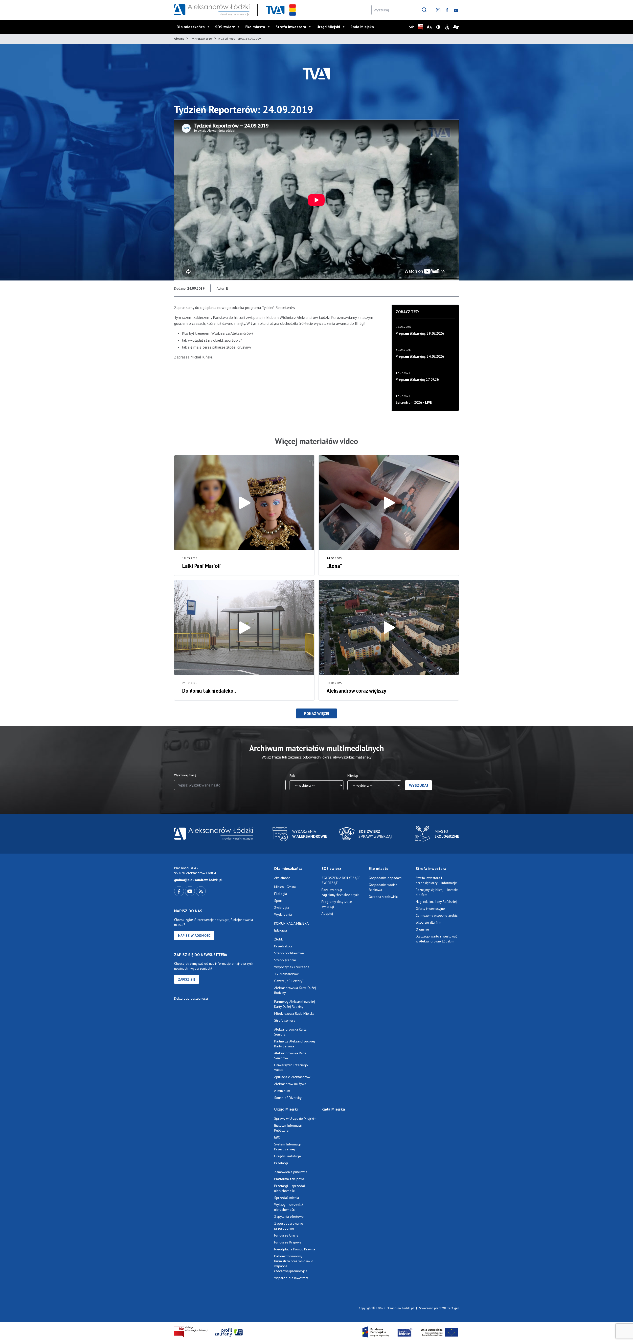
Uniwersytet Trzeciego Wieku (291, 1067)
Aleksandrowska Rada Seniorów (290, 1055)
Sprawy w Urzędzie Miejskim (295, 1118)
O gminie (422, 929)
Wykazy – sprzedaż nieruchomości (288, 1207)
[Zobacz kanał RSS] (201, 891)
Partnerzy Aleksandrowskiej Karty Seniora (294, 1043)
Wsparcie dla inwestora (291, 1278)
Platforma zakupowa (289, 1179)
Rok (292, 775)
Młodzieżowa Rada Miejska (294, 1013)
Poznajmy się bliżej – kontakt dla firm (437, 892)
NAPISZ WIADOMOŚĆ (194, 935)
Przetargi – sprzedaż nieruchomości (289, 1188)
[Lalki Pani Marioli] (244, 502)
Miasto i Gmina (285, 887)
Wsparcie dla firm (429, 922)
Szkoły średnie (285, 960)
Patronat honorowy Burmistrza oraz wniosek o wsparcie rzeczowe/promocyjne (293, 1263)
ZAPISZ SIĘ (186, 979)
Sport (278, 900)
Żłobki (278, 939)
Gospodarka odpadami (385, 878)
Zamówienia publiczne (291, 1172)
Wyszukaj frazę (185, 775)
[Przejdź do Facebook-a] (179, 891)
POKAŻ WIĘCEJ (316, 713)
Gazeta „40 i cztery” (289, 981)
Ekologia (280, 893)
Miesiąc (352, 775)
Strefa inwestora (290, 26)
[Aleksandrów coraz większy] (389, 627)
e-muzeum (282, 1091)
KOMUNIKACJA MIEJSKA (291, 923)
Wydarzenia (283, 914)
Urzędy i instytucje (287, 1156)
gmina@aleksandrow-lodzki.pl (198, 880)
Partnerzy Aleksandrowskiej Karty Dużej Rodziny (294, 1004)
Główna (179, 38)
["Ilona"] (389, 502)
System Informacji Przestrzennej (287, 1146)
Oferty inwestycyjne (431, 908)
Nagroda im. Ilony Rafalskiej (436, 901)
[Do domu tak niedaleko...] (244, 627)
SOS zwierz (225, 26)
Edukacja (280, 930)
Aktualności (282, 878)
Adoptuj (327, 913)
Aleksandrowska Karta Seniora (290, 1032)
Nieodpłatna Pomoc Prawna (294, 1249)
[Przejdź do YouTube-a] (190, 891)
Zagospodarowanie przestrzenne (288, 1226)
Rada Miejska (362, 26)
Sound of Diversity (288, 1097)
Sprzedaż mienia (286, 1197)
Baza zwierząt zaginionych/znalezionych (340, 892)
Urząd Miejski (328, 26)
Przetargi (281, 1163)
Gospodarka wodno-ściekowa (384, 887)
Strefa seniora (284, 1020)
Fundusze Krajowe (287, 1242)
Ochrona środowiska (384, 896)
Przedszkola (283, 946)
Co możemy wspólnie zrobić (436, 915)
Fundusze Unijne (286, 1235)
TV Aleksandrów (201, 38)
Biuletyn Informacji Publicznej (288, 1128)
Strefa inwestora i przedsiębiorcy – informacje (436, 880)
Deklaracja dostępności (191, 998)
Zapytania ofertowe (289, 1216)
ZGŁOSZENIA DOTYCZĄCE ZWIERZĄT (340, 880)
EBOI (277, 1137)
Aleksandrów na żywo (290, 1084)
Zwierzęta (281, 907)
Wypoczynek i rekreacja (291, 967)
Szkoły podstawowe (289, 953)
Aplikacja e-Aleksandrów (292, 1077)
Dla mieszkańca (191, 26)
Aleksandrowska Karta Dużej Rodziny (295, 990)
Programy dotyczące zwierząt (336, 904)
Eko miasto (255, 26)
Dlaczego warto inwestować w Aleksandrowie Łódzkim (436, 938)
